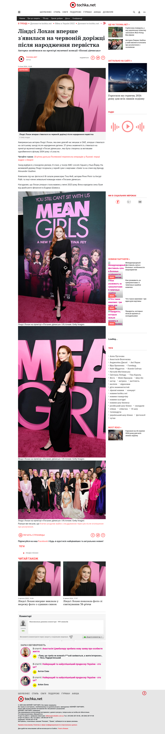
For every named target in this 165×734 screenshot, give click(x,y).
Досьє (67, 18)
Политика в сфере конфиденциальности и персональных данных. (55, 725)
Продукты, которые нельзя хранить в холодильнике (134, 313)
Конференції (77, 18)
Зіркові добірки (57, 18)
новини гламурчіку (119, 396)
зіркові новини (117, 390)
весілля (113, 384)
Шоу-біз (139, 378)
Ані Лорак (135, 362)
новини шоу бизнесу (119, 403)
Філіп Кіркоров (125, 378)
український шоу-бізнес (121, 415)
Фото (112, 378)
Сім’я (65, 12)
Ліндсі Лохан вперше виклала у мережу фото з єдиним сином (38, 602)
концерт (131, 390)
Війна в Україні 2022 (65, 23)
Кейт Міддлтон (117, 368)
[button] (139, 12)
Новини (22, 18)
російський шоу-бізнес (121, 406)
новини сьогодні (118, 399)
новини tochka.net (118, 393)
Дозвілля (108, 12)
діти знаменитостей (119, 387)
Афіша (97, 12)
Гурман (87, 12)
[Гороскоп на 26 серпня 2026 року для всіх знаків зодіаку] (115, 435)
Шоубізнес (46, 12)
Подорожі (75, 12)
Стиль (57, 12)
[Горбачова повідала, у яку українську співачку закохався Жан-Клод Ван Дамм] (115, 32)
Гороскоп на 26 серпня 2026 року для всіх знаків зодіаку (135, 433)
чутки (112, 418)
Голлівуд (132, 365)
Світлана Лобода (118, 375)
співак (113, 409)
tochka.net (31, 57)
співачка (123, 409)
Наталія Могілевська (120, 372)
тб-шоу (134, 409)
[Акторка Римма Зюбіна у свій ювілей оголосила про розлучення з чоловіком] (115, 44)
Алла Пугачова (117, 356)
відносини (125, 384)
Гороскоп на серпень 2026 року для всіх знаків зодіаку (126, 97)
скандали (139, 406)
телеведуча (115, 412)
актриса (123, 381)
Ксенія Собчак (135, 368)
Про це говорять (33, 18)
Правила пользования (25, 725)
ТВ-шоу (45, 18)
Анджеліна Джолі (118, 362)
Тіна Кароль (135, 375)
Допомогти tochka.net (41, 23)
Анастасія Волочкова (120, 359)
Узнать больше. (63, 728)
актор (113, 381)
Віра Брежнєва (117, 365)
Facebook (43, 541)
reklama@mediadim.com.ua (55, 716)
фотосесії (140, 415)
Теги (110, 348)
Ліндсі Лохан (32, 553)
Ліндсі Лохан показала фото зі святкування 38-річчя (82, 602)
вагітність (134, 381)
